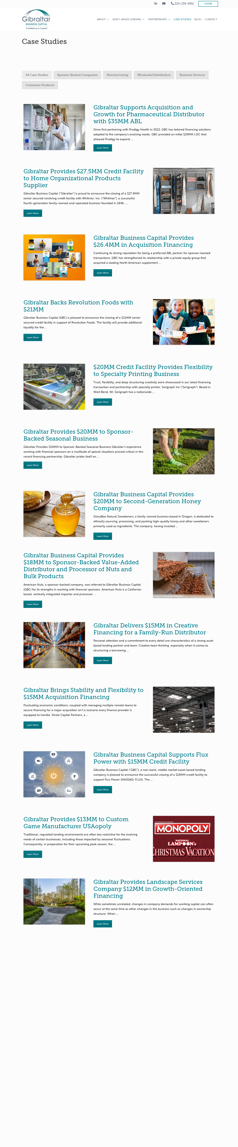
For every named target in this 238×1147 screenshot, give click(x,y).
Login (208, 3)
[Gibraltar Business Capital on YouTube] (164, 3)
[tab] (37, 75)
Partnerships (157, 19)
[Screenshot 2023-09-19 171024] (184, 839)
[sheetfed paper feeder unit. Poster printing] (54, 387)
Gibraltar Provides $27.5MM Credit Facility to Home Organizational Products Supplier (83, 178)
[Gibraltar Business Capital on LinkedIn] (155, 3)
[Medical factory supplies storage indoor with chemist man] (54, 127)
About (101, 19)
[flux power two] (54, 774)
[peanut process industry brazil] (184, 575)
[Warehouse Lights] (184, 710)
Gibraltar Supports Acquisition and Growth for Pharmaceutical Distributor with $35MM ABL (148, 114)
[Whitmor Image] (184, 191)
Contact (211, 19)
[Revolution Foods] (184, 322)
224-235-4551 (184, 3)
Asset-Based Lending (127, 19)
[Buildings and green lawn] (54, 902)
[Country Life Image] (54, 258)
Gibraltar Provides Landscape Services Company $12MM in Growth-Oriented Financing (148, 889)
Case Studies (182, 19)
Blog (197, 19)
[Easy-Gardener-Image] (184, 451)
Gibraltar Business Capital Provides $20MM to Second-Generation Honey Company (147, 501)
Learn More (103, 148)
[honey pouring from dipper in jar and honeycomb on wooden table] (54, 514)
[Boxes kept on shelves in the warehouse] (54, 645)
